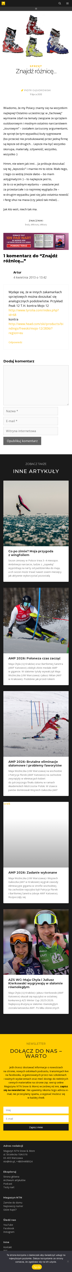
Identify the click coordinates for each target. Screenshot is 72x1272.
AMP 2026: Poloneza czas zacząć (34, 658)
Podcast (7, 1183)
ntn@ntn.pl (9, 1161)
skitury (43, 224)
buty (27, 224)
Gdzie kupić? (10, 1209)
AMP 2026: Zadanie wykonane (32, 872)
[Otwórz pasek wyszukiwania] (60, 3)
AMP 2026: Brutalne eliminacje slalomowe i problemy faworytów (35, 763)
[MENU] (68, 3)
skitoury (35, 224)
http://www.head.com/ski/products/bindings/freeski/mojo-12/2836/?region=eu (36, 328)
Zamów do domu (12, 1202)
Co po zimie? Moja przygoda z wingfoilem (30, 553)
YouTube (8, 1224)
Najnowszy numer (13, 1206)
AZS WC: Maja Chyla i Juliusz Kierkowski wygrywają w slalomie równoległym (35, 983)
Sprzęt (36, 66)
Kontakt (7, 1247)
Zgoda (36, 1267)
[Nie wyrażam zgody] (67, 1261)
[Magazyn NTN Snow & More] (3, 3)
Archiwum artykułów (14, 1180)
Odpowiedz (15, 342)
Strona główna (11, 1176)
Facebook (8, 1228)
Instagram (8, 1231)
